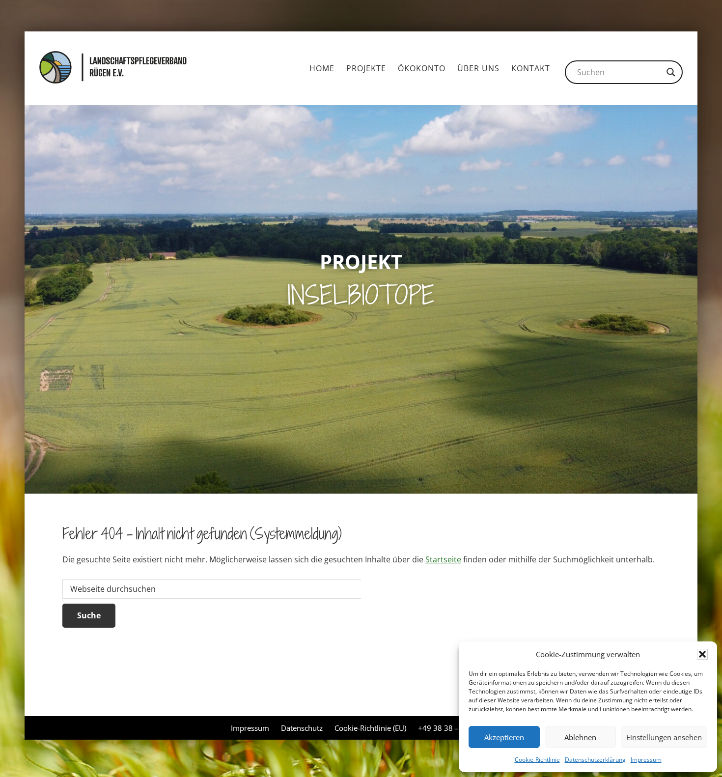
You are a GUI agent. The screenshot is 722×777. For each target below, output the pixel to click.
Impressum (646, 759)
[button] (702, 654)
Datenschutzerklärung (595, 759)
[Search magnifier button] (671, 72)
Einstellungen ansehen (664, 737)
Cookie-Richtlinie (537, 759)
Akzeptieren (504, 737)
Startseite (443, 559)
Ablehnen (580, 737)
